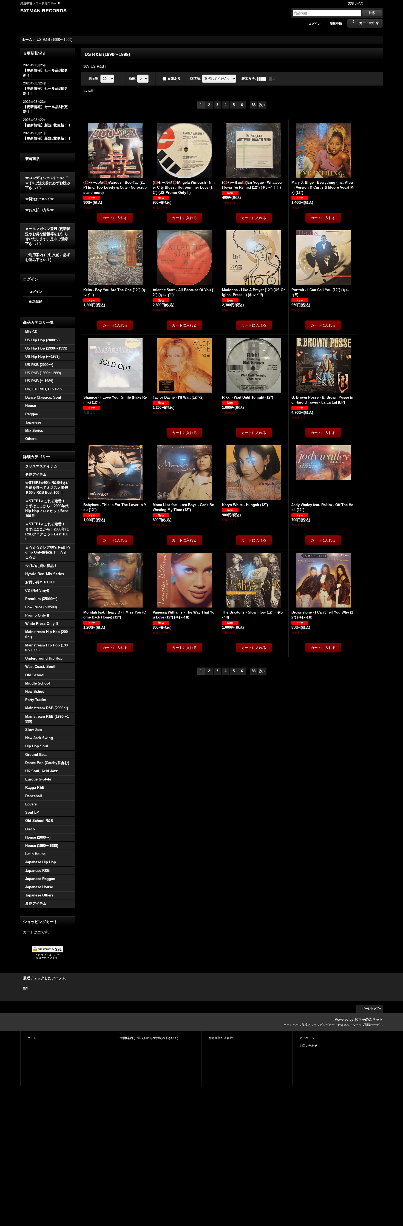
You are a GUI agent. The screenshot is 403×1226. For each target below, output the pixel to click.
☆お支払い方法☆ (39, 210)
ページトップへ (372, 1008)
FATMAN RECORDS (43, 10)
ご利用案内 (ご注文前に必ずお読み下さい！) (47, 257)
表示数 (94, 78)
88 (254, 105)
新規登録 (336, 23)
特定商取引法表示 (221, 1038)
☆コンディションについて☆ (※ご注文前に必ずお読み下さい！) (47, 183)
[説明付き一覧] (275, 79)
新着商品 (32, 159)
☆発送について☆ (39, 199)
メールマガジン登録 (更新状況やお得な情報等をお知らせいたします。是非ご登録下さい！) (47, 236)
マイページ (306, 1038)
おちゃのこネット (368, 1019)
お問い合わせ (308, 1045)
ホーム (31, 1038)
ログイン (314, 23)
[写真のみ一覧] (263, 79)
